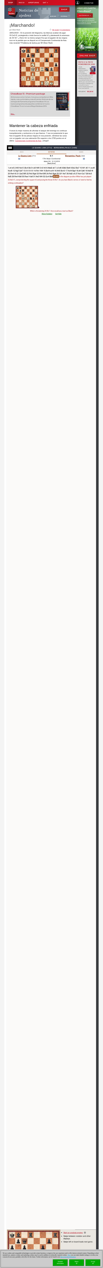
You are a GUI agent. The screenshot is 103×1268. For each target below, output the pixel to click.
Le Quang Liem (25, 155)
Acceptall (93, 1262)
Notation (51, 152)
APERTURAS (33, 3)
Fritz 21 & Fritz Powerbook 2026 (86, 63)
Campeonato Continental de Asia (28, 141)
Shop (10, 3)
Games (81, 152)
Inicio (21, 3)
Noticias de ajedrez (28, 13)
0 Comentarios (65, 30)
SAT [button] (45, 3)
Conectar (88, 3)
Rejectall (76, 1262)
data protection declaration (68, 1257)
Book (22, 152)
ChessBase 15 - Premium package (28, 94)
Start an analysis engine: (73, 1232)
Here (69, 1255)
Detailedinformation (60, 1262)
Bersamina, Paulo (73, 155)
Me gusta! (55, 30)
